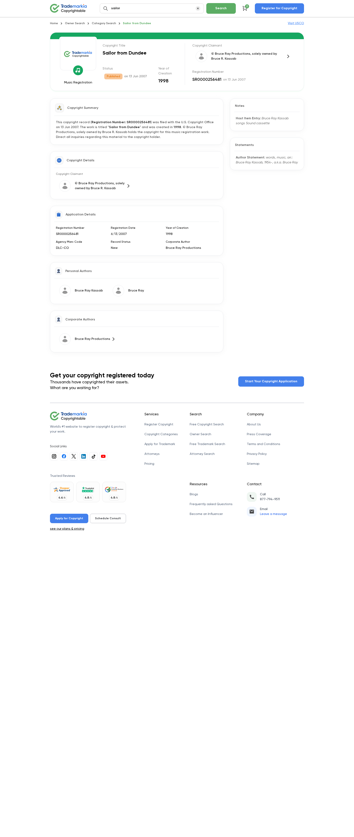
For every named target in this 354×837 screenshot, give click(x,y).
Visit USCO (296, 23)
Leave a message (273, 514)
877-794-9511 (270, 499)
